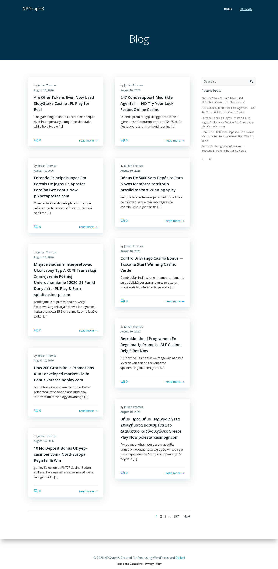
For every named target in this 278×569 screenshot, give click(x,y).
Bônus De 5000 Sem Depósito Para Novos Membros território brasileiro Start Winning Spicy (228, 136)
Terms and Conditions (129, 563)
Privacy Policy (153, 563)
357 (176, 516)
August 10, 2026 (44, 90)
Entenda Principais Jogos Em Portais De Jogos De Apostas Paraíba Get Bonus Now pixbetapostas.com (228, 122)
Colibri (180, 558)
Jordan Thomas (46, 85)
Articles (246, 8)
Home (228, 8)
